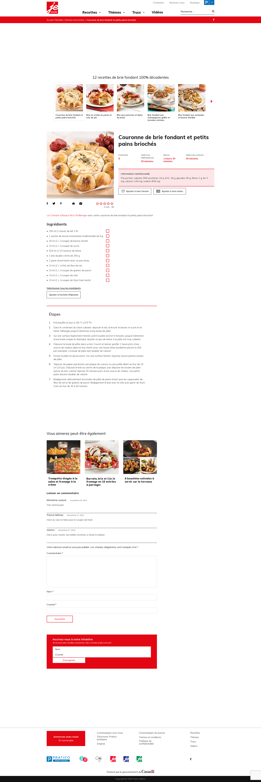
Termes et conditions (150, 737)
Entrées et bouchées (74, 20)
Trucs (136, 12)
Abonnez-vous (177, 2)
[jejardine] (140, 759)
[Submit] (212, 11)
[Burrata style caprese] (102, 457)
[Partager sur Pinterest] (61, 203)
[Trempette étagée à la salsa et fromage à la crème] (63, 457)
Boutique (195, 2)
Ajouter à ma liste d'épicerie (63, 294)
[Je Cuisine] (60, 8)
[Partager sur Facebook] (47, 203)
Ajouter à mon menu (172, 191)
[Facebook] (213, 20)
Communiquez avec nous (110, 733)
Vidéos (157, 12)
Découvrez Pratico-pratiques (107, 738)
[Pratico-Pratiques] (59, 759)
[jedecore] (126, 759)
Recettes (89, 12)
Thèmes (114, 12)
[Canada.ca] (148, 771)
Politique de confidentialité (146, 742)
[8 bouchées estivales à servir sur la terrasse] (140, 457)
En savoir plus (66, 738)
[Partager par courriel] (80, 203)
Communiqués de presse (152, 733)
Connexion (158, 2)
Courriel (51, 604)
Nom (50, 591)
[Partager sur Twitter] (53, 203)
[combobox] (195, 11)
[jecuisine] (113, 759)
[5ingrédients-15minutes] (84, 759)
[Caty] (99, 759)
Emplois (101, 743)
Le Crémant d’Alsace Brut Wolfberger (67, 215)
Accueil (50, 20)
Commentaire (55, 553)
